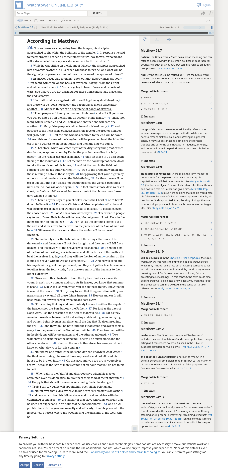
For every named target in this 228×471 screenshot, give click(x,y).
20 (77, 174)
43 (32, 352)
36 (32, 304)
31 (93, 261)
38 (103, 313)
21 (93, 178)
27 (72, 222)
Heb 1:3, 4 (155, 192)
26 (96, 213)
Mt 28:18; (196, 189)
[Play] (16, 33)
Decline (38, 465)
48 (32, 391)
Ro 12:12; (154, 418)
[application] (114, 32)
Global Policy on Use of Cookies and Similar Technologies (124, 452)
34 (58, 291)
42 (55, 343)
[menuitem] (210, 13)
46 (29, 382)
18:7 (190, 288)
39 (42, 326)
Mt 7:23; (187, 346)
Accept (24, 465)
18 (75, 165)
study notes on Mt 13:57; (172, 288)
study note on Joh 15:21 (166, 208)
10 (108, 117)
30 (102, 248)
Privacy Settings (55, 456)
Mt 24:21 (162, 152)
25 (52, 213)
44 (64, 360)
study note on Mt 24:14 (169, 68)
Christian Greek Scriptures (185, 257)
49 (29, 395)
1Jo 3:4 (151, 350)
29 (32, 239)
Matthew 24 (25, 27)
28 (36, 230)
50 (59, 399)
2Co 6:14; (198, 346)
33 (41, 287)
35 (90, 295)
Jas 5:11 (178, 418)
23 (32, 200)
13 (51, 135)
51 (106, 404)
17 (64, 161)
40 (94, 330)
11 (41, 126)
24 (53, 204)
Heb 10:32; (166, 418)
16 (83, 157)
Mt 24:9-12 (174, 426)
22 (77, 187)
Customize (54, 465)
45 (32, 373)
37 (90, 308)
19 (79, 170)
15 (32, 148)
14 (29, 139)
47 (29, 386)
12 (112, 126)
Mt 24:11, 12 (183, 368)
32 (32, 278)
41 (109, 334)
